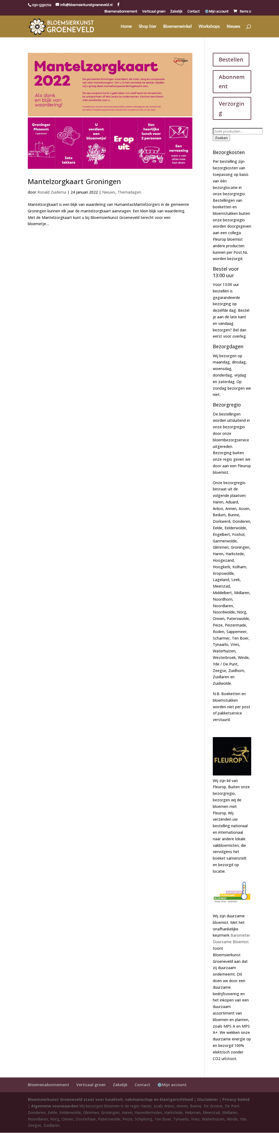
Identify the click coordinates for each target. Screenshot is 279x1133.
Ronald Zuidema (51, 192)
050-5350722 (41, 4)
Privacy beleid (236, 1099)
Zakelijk (176, 12)
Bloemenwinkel (177, 27)
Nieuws (233, 27)
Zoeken (221, 137)
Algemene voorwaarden (54, 1105)
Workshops (209, 27)
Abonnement (232, 81)
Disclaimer (207, 1099)
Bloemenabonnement (120, 12)
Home (126, 27)
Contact (193, 12)
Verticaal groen (153, 12)
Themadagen (129, 192)
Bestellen (231, 59)
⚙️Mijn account (217, 12)
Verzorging (231, 108)
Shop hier (147, 27)
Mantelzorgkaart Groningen (74, 181)
